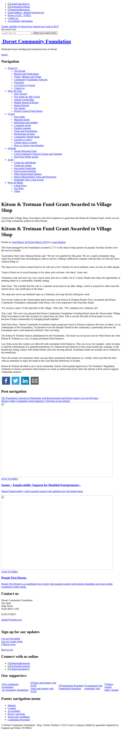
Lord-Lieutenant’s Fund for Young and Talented (38, 154)
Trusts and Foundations (25, 131)
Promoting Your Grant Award (29, 179)
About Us (12, 68)
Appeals (12, 148)
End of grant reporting (25, 171)
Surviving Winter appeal (26, 156)
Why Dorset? (20, 94)
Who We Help (15, 91)
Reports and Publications (26, 73)
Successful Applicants (25, 168)
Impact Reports (21, 105)
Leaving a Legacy (23, 139)
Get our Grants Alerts (12, 641)
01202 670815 (19, 15)
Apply (11, 159)
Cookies (12, 708)
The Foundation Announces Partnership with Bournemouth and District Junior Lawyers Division (49, 398)
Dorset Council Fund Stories (28, 111)
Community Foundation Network (30, 79)
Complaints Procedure (19, 719)
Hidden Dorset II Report (26, 102)
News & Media (15, 182)
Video (17, 191)
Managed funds (22, 119)
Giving (11, 114)
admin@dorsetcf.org (26, 12)
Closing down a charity (25, 142)
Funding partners (22, 128)
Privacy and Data (16, 714)
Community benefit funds (27, 136)
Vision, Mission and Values (27, 76)
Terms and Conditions (19, 716)
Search (16, 26)
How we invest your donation (29, 145)
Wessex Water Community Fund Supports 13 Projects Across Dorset (35, 401)
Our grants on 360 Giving (27, 96)
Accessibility (20, 21)
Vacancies (19, 82)
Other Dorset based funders (27, 174)
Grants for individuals (25, 162)
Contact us (19, 88)
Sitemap (12, 705)
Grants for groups (23, 165)
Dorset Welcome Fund (25, 151)
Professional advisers (24, 134)
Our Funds (19, 116)
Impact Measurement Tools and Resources (35, 176)
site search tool (8, 29)
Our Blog (19, 188)
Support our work (45, 26)
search (4, 54)
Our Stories (19, 108)
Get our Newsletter (10, 638)
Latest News (20, 185)
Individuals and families (26, 122)
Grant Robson (58, 242)
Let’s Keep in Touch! (24, 85)
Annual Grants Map (24, 99)
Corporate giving (22, 125)
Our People (19, 71)
